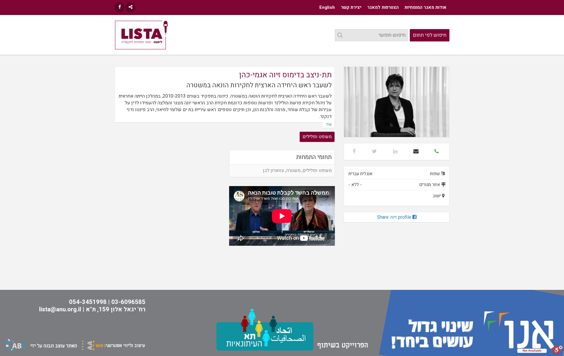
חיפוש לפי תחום (429, 35)
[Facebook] (120, 7)
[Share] (130, 7)
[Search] (340, 35)
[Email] (416, 151)
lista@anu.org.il (60, 309)
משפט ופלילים (317, 136)
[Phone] (437, 151)
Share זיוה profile (394, 217)
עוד (329, 124)
